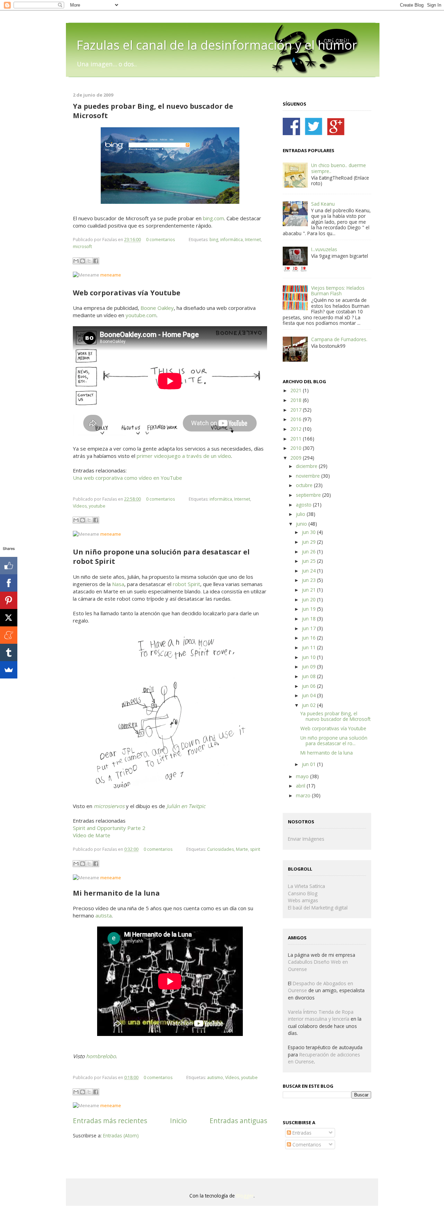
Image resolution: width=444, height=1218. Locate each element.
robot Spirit (186, 584)
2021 (296, 390)
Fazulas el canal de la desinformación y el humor (216, 45)
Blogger (245, 1195)
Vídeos (80, 506)
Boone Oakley (157, 307)
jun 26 (309, 551)
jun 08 (309, 676)
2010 (296, 448)
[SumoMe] (8, 669)
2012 (296, 429)
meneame (110, 275)
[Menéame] (8, 635)
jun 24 (309, 570)
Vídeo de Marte (91, 835)
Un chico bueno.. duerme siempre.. (338, 168)
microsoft (82, 246)
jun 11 (309, 647)
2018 (296, 400)
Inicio (178, 1120)
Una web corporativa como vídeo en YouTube (127, 477)
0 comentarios (160, 239)
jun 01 (309, 764)
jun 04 (309, 695)
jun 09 (309, 666)
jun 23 (309, 580)
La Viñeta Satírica (306, 886)
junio (302, 523)
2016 (296, 419)
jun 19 (309, 609)
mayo (303, 776)
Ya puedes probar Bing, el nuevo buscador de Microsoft (335, 716)
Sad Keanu (323, 203)
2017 (296, 409)
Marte (242, 849)
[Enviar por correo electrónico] (75, 260)
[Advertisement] (154, 1159)
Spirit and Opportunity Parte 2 (109, 827)
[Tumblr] (8, 652)
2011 (296, 438)
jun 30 (309, 532)
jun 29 (309, 541)
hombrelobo (101, 1056)
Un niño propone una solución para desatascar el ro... (333, 740)
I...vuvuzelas (324, 249)
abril (301, 785)
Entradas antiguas (238, 1120)
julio (301, 514)
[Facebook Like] (8, 565)
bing (214, 239)
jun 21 (309, 589)
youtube (97, 506)
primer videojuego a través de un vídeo (184, 455)
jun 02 (309, 705)
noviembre (308, 475)
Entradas (301, 1132)
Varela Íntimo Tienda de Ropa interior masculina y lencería (320, 1015)
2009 (296, 457)
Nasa (118, 584)
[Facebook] (8, 583)
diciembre (307, 466)
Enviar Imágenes (306, 839)
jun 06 (309, 686)
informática (231, 239)
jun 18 (309, 618)
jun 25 (309, 561)
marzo (304, 795)
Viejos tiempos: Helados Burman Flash (338, 291)
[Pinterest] (8, 600)
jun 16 (309, 637)
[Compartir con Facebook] (95, 260)
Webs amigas (303, 900)
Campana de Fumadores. (339, 339)
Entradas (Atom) (121, 1135)
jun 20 (309, 599)
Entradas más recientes (110, 1120)
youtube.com (141, 315)
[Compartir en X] (89, 260)
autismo (215, 1077)
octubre (305, 485)
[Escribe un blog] (82, 260)
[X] (8, 617)
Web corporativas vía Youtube (333, 728)
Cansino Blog (302, 893)
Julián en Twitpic (185, 806)
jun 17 (309, 628)
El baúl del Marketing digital (318, 907)
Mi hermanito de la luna (326, 752)
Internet (253, 239)
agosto (304, 504)
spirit (255, 849)
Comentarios (306, 1144)
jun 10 (309, 657)
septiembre (309, 495)
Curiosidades (220, 849)
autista (103, 915)
